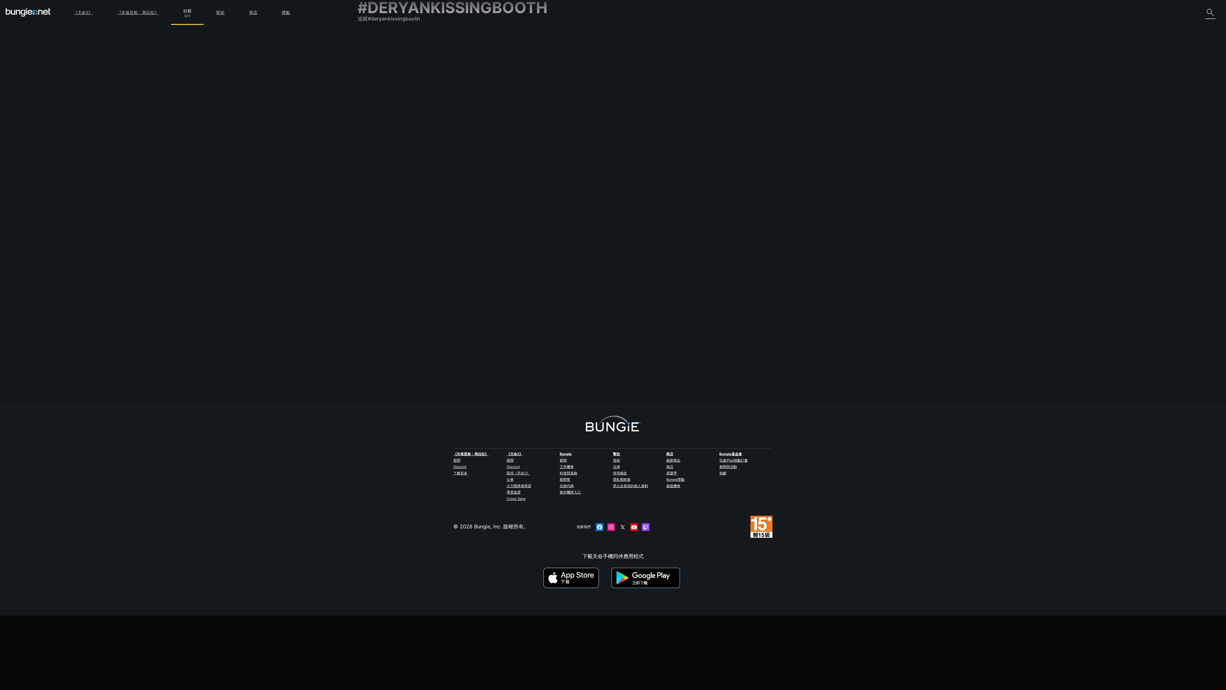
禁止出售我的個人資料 (630, 486)
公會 (510, 479)
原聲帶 (671, 473)
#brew (714, 120)
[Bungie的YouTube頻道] (634, 527)
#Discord (676, 120)
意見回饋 (372, 50)
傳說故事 (372, 64)
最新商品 (673, 460)
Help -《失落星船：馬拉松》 (395, 191)
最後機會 (673, 486)
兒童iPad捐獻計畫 (733, 460)
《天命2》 (83, 12)
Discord (459, 466)
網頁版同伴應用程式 (385, 120)
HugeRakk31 (503, 125)
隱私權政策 (622, 479)
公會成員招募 (377, 169)
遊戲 (367, 71)
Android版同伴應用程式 (389, 134)
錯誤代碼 (372, 85)
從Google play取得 (647, 578)
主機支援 (372, 148)
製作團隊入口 (570, 492)
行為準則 (370, 206)
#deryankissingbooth (739, 120)
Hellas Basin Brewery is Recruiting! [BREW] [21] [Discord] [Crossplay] (571, 119)
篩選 (521, 84)
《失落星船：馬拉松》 (138, 12)
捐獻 (722, 473)
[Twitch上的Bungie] (645, 527)
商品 (669, 466)
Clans (661, 120)
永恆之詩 (372, 99)
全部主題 (372, 36)
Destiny (28, 12)
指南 (616, 460)
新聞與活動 (728, 466)
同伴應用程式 (377, 162)
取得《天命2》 (518, 473)
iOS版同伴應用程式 (384, 127)
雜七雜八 (372, 183)
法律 (616, 466)
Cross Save (516, 498)
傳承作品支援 (377, 155)
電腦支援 (372, 141)
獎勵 (286, 12)
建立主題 (501, 84)
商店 (253, 12)
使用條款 (620, 473)
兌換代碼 (567, 486)
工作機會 (567, 466)
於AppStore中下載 (576, 578)
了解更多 (460, 473)
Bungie (566, 454)
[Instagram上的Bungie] (611, 527)
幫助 (220, 12)
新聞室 (565, 479)
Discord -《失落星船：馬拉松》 (399, 198)
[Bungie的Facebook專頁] (599, 527)
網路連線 (372, 92)
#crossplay (696, 120)
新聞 (456, 460)
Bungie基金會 (730, 454)
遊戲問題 (372, 106)
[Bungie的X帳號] (622, 527)
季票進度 (514, 492)
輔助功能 (372, 113)
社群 (187, 10)
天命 (367, 176)
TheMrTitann (583, 142)
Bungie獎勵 (675, 479)
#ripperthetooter (772, 120)
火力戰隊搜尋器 (519, 486)
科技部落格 (568, 473)
